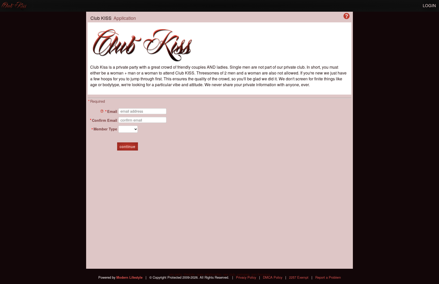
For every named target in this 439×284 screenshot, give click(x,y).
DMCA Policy (272, 277)
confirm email (104, 120)
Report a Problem (328, 277)
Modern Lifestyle (129, 277)
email (112, 111)
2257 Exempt (298, 277)
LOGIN (429, 5)
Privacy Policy (246, 277)
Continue (127, 146)
